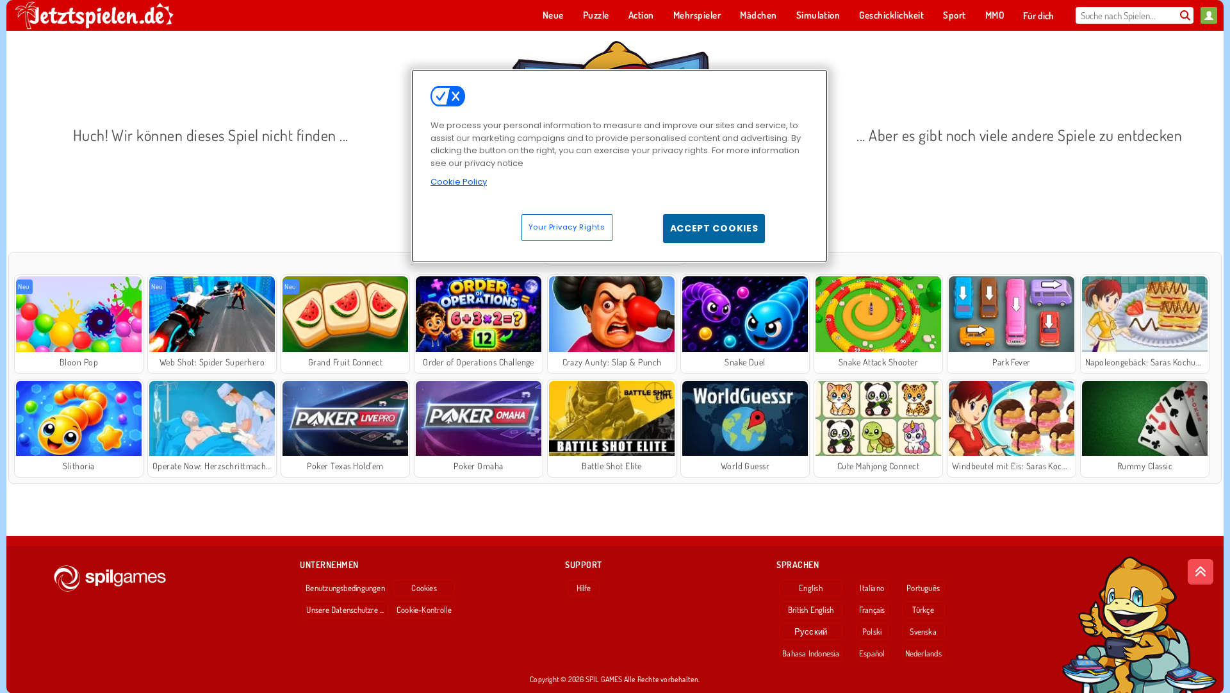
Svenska (923, 631)
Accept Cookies (714, 228)
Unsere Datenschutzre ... (345, 610)
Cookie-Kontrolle (424, 610)
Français (872, 610)
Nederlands (923, 653)
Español (872, 653)
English (811, 588)
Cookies (424, 588)
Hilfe (584, 588)
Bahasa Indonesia (810, 653)
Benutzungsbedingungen (345, 588)
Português (923, 588)
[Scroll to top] (1200, 572)
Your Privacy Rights (567, 227)
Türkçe (922, 610)
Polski (872, 631)
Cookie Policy (458, 182)
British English (810, 610)
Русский (811, 631)
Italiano (872, 588)
